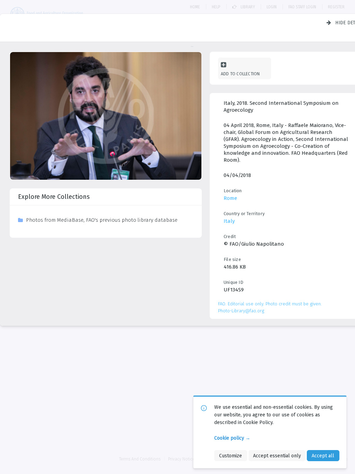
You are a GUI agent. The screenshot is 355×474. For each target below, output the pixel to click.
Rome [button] (230, 198)
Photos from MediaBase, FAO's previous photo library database (102, 220)
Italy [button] (229, 221)
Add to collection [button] (240, 73)
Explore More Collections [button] (54, 197)
